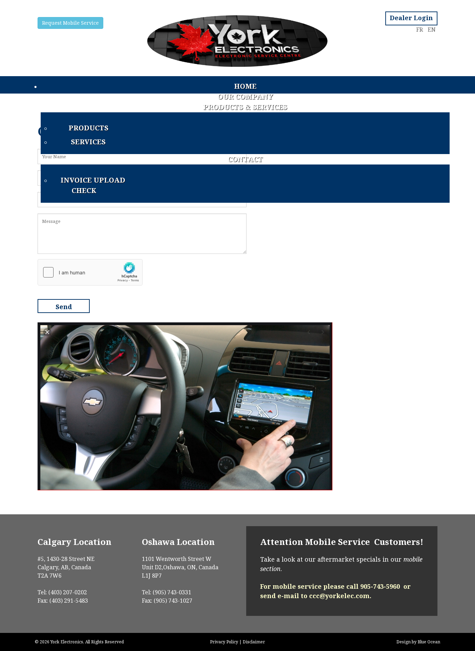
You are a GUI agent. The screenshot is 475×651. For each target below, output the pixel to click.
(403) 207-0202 (67, 592)
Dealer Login (411, 18)
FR (420, 29)
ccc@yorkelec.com (339, 596)
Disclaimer (254, 642)
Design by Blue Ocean (418, 642)
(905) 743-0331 (171, 592)
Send (64, 307)
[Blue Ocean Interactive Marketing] (237, 38)
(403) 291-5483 (68, 600)
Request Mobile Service (70, 22)
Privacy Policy (224, 642)
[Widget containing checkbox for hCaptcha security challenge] (90, 272)
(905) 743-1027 (173, 600)
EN (432, 29)
